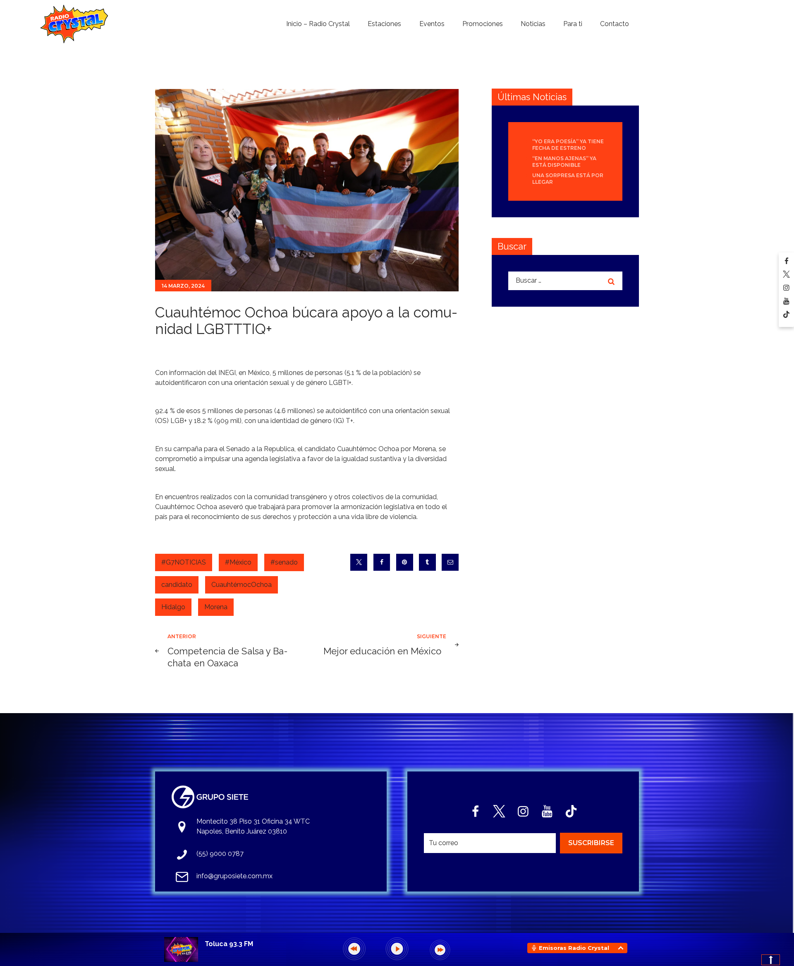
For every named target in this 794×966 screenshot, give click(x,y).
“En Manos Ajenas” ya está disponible (564, 161)
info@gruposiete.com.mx (234, 876)
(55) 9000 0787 (220, 854)
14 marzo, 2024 (183, 286)
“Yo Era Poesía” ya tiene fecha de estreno (568, 144)
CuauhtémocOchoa (241, 585)
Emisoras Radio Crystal (574, 947)
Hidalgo (173, 607)
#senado (284, 562)
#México (238, 562)
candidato (176, 585)
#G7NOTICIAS (183, 562)
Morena (215, 607)
